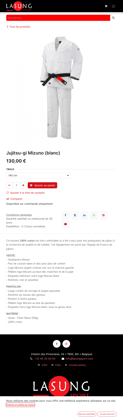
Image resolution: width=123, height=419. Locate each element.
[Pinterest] (103, 215)
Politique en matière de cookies (20, 404)
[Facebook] (65, 215)
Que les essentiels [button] (87, 414)
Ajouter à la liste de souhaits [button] (27, 192)
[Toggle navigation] (113, 6)
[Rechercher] (113, 18)
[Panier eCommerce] (106, 6)
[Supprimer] (9, 185)
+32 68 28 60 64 (44, 358)
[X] (75, 215)
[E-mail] (65, 224)
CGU (58, 365)
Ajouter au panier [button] (44, 185)
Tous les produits (19, 26)
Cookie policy (77, 365)
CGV (44, 365)
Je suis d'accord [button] (107, 414)
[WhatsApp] (94, 215)
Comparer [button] (16, 198)
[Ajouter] (23, 185)
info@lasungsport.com (79, 358)
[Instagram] (66, 344)
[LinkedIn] (84, 215)
